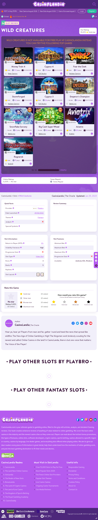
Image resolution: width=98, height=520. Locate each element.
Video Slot (40, 256)
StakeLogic (72, 104)
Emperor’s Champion (80, 96)
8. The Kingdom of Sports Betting (16, 493)
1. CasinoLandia (9, 467)
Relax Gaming (12, 74)
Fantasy (41, 217)
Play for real (18, 56)
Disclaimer (73, 471)
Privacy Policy (74, 474)
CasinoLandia (58, 195)
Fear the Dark (79, 66)
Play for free (18, 54)
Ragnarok (18, 156)
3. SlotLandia (8, 474)
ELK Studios (42, 74)
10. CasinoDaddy (9, 500)
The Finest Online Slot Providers (48, 474)
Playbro (41, 208)
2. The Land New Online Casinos (15, 471)
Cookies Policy (74, 482)
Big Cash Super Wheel (49, 126)
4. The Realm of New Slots (13, 478)
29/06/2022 (39, 213)
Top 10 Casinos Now (18, 16)
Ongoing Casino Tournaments (47, 486)
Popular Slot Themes (44, 478)
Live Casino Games (43, 482)
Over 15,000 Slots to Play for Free (49, 467)
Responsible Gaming (76, 467)
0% (42, 243)
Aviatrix (79, 126)
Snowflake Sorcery (18, 126)
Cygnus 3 (49, 96)
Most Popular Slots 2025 (45, 471)
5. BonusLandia (9, 482)
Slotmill (10, 164)
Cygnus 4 (49, 66)
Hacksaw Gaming (75, 74)
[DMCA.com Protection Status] (7, 457)
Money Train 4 (18, 66)
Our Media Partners (43, 489)
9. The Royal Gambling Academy (15, 497)
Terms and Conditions (77, 478)
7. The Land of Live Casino (13, 489)
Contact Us (73, 489)
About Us (72, 486)
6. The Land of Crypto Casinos (14, 486)
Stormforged (18, 96)
